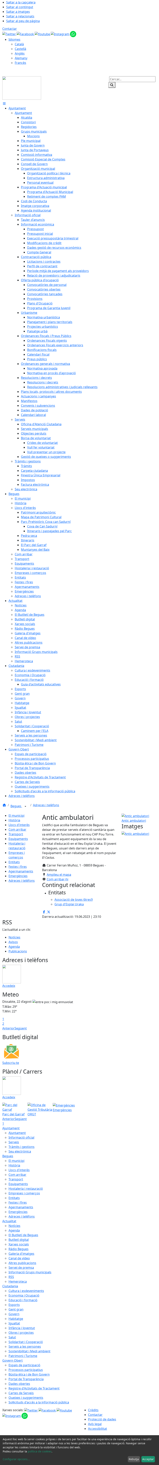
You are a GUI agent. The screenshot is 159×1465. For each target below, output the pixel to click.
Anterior (8, 1028)
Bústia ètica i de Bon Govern (29, 1374)
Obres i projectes (21, 1332)
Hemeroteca (18, 1281)
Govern (14, 1314)
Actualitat (9, 1221)
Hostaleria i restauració (26, 1188)
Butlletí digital (19, 1240)
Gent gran (16, 1309)
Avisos (13, 942)
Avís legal (95, 1424)
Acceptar (148, 1459)
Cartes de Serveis (21, 1393)
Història (14, 820)
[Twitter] (9, 34)
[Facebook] (26, 34)
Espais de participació (24, 1365)
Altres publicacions (22, 1263)
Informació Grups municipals (30, 1272)
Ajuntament (11, 1128)
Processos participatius (26, 1370)
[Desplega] (25, 806)
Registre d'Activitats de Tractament (34, 1388)
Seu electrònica (20, 1151)
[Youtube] (43, 34)
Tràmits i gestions (22, 1147)
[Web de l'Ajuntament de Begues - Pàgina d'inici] (21, 88)
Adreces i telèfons (46, 805)
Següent (21, 1028)
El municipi (16, 815)
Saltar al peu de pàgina (23, 21)
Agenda (14, 946)
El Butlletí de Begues (23, 1235)
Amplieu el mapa (59, 874)
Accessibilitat (97, 1428)
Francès (20, 63)
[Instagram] (60, 34)
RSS (11, 1277)
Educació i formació (23, 1300)
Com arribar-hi (57, 879)
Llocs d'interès (19, 825)
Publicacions (18, 951)
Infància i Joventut (22, 1328)
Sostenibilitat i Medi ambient (29, 1351)
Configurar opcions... (16, 1459)
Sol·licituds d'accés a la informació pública (39, 1402)
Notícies (14, 937)
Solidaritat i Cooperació (26, 1342)
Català (19, 44)
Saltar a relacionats (20, 16)
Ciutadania (10, 1286)
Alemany (21, 58)
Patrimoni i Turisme (23, 1356)
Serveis (14, 1142)
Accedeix (8, 986)
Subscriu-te (10, 1063)
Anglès (20, 53)
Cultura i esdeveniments (26, 1291)
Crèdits (93, 1410)
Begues (16, 806)
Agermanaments (21, 871)
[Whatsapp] (73, 34)
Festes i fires (18, 867)
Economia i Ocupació (24, 1295)
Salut (12, 1337)
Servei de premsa (21, 1267)
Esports (14, 1305)
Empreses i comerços (24, 1193)
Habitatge (16, 1319)
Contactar (9, 29)
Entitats (14, 862)
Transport (16, 834)
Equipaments (18, 839)
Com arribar (17, 829)
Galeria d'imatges (21, 1253)
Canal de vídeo (19, 1258)
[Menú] (4, 103)
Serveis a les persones (25, 1346)
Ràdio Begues (19, 1249)
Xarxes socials (19, 1244)
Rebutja (134, 1459)
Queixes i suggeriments (26, 1398)
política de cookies (40, 1451)
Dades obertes (19, 1384)
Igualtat (14, 1323)
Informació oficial (21, 1137)
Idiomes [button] (14, 39)
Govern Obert (12, 1360)
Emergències (18, 876)
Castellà (20, 49)
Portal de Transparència (26, 1379)
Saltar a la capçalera (20, 2)
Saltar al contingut (19, 7)
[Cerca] (111, 85)
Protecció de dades (102, 1419)
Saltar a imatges (18, 11)
